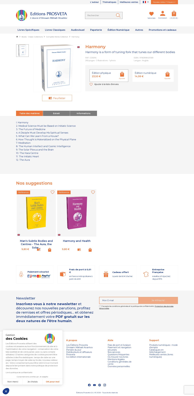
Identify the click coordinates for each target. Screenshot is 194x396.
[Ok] (118, 15)
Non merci (12, 381)
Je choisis (33, 381)
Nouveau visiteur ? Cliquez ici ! (164, 2)
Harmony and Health (77, 241)
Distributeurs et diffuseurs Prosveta (79, 353)
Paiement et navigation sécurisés (119, 348)
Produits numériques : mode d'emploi (163, 346)
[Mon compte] (162, 14)
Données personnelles (119, 366)
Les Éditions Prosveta (77, 345)
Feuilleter (59, 98)
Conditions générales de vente (120, 363)
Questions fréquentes (118, 354)
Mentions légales (116, 359)
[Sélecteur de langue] (146, 2)
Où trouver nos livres (118, 357)
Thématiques (109, 2)
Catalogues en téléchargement (157, 351)
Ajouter (122, 78)
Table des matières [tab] (29, 113)
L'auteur (94, 2)
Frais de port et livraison (119, 345)
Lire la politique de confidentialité (19, 372)
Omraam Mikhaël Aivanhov (79, 347)
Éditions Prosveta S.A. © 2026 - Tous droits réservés (97, 392)
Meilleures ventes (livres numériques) (161, 355)
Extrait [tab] (56, 113)
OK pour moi (52, 381)
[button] (6, 391)
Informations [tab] (83, 113)
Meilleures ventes (129, 2)
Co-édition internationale (78, 357)
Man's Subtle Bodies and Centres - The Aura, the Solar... (36, 244)
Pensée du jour (73, 350)
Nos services (114, 352)
